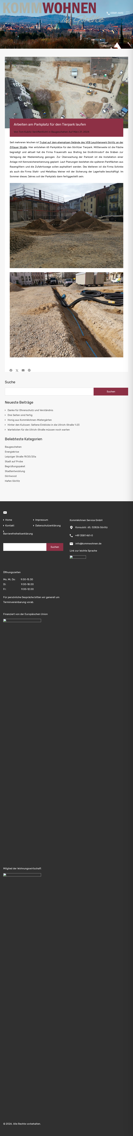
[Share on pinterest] (29, 370)
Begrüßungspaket (15, 466)
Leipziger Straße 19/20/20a (20, 456)
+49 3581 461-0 (84, 535)
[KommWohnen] (53, 22)
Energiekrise (12, 451)
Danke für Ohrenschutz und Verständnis (30, 410)
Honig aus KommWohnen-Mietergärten (30, 420)
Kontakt (9, 525)
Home (8, 520)
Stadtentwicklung (15, 471)
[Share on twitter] (17, 370)
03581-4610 (116, 13)
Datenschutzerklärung (48, 525)
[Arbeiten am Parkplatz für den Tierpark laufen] (66, 92)
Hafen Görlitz (12, 481)
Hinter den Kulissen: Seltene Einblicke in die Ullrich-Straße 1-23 (43, 424)
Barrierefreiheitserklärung (18, 534)
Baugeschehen (59, 131)
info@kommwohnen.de (88, 543)
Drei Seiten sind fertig (20, 415)
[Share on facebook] (11, 370)
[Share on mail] (23, 370)
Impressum (41, 520)
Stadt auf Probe (14, 461)
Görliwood (11, 476)
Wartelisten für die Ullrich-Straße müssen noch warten (39, 429)
